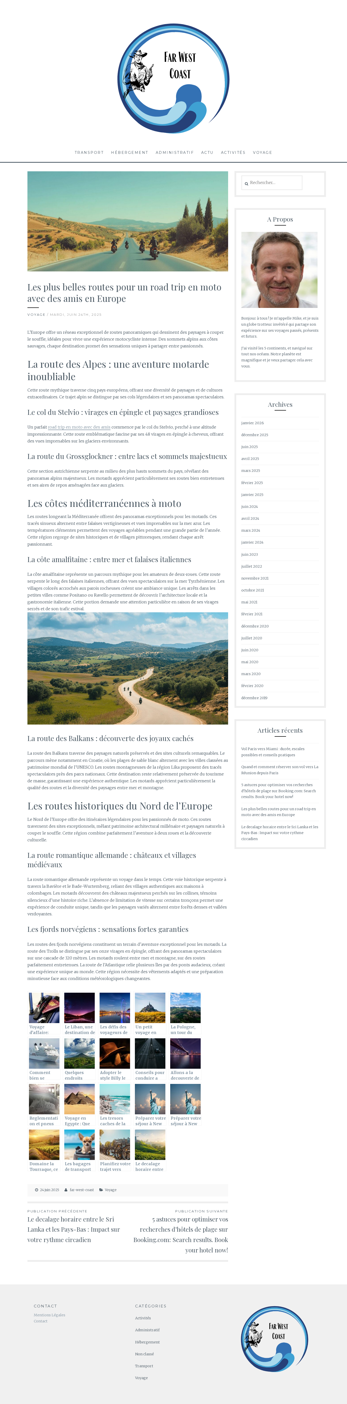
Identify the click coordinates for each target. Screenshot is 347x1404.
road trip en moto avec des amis (79, 427)
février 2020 (252, 685)
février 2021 (251, 614)
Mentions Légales (49, 1315)
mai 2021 (249, 602)
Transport (89, 152)
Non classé (144, 1354)
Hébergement (129, 152)
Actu (207, 152)
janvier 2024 (252, 542)
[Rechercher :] (272, 182)
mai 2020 (249, 662)
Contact (41, 1321)
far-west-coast (82, 1190)
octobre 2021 (252, 590)
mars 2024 (250, 530)
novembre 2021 (255, 578)
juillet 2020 (251, 638)
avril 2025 (250, 458)
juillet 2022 (251, 566)
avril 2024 (250, 518)
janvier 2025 (252, 494)
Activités (233, 152)
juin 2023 (249, 554)
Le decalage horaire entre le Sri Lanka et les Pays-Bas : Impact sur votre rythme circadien (73, 1226)
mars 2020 (251, 674)
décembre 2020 (255, 626)
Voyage (262, 152)
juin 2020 (249, 650)
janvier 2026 (252, 423)
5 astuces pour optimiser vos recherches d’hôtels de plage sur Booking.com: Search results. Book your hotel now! (180, 1231)
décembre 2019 (254, 698)
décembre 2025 (254, 435)
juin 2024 (249, 506)
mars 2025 (250, 470)
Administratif (175, 152)
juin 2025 (249, 447)
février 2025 (252, 483)
